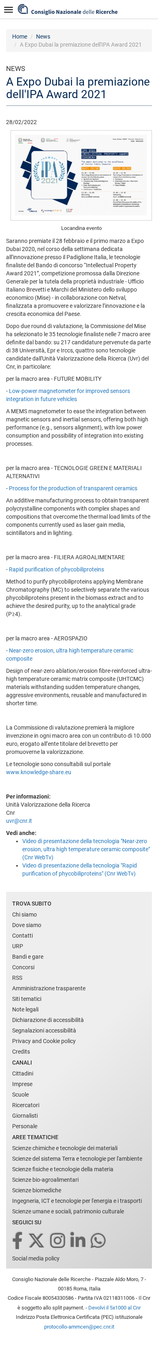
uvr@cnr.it (19, 821)
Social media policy (36, 1258)
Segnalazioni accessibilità (44, 1030)
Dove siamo (26, 925)
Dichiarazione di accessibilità (48, 1020)
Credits (21, 1051)
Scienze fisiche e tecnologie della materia (62, 1169)
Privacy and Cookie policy (44, 1041)
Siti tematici (26, 999)
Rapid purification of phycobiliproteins (56, 569)
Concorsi (23, 967)
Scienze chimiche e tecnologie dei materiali (64, 1148)
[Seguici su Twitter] (37, 1241)
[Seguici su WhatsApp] (99, 1241)
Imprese (22, 1084)
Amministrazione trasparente (48, 988)
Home (19, 36)
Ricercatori (25, 1105)
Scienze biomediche (36, 1190)
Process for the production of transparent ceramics (73, 488)
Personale (24, 1126)
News (43, 36)
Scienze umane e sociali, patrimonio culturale (68, 1211)
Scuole (20, 1094)
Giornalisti (25, 1115)
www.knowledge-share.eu (38, 772)
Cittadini (22, 1073)
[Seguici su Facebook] (18, 1241)
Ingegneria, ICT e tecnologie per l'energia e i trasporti (77, 1201)
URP (17, 946)
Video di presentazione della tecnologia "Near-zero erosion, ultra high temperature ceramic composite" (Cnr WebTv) (86, 849)
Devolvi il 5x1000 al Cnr (114, 1308)
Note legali (25, 1009)
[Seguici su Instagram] (58, 1241)
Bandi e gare (27, 956)
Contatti (22, 935)
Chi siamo (24, 914)
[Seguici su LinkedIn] (78, 1241)
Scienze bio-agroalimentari (45, 1179)
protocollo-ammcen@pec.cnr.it (79, 1327)
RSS (17, 978)
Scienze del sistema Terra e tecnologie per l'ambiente (77, 1158)
